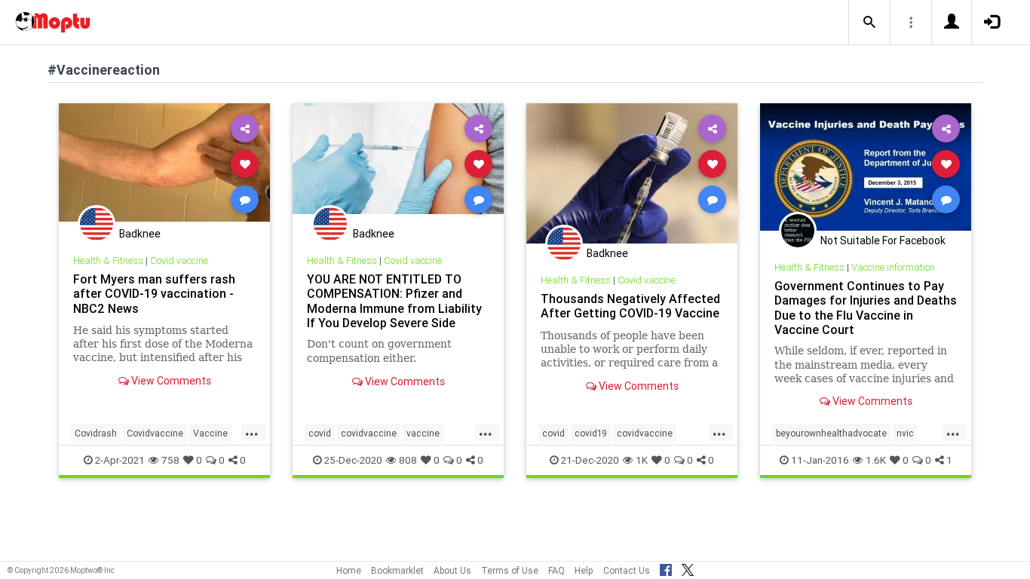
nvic (905, 433)
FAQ (556, 570)
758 (170, 460)
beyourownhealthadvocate (831, 433)
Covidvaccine (155, 433)
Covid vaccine (179, 260)
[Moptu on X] (688, 568)
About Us (452, 570)
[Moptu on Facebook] (666, 568)
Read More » (164, 163)
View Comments (170, 381)
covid (319, 433)
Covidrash (96, 433)
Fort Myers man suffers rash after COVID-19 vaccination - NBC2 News (154, 293)
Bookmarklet (397, 570)
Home (348, 570)
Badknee (140, 233)
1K (642, 460)
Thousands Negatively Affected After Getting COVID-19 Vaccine (630, 305)
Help (584, 570)
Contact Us (626, 570)
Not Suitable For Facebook (883, 240)
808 (408, 460)
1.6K (876, 460)
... (252, 432)
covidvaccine (369, 433)
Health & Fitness (108, 260)
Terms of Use (509, 570)
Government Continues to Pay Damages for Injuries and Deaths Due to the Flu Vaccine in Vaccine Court (865, 307)
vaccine (423, 433)
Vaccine (210, 433)
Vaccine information (893, 267)
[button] (869, 22)
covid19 (591, 433)
